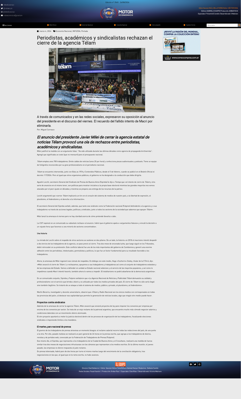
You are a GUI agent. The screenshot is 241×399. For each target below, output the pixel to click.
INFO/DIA (76, 31)
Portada (84, 31)
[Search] (239, 25)
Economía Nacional (64, 31)
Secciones (8, 25)
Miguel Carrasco (47, 129)
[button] (218, 8)
